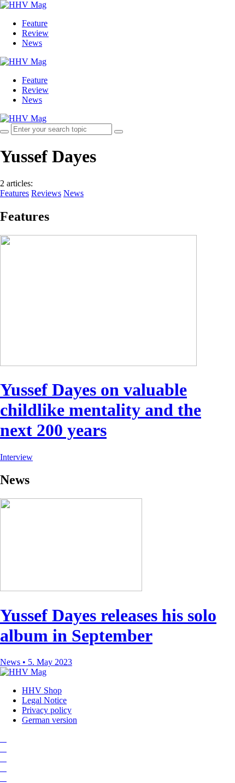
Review (35, 33)
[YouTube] (3, 758)
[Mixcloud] (3, 768)
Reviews (46, 193)
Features (14, 193)
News (32, 43)
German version (49, 720)
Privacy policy (47, 710)
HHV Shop (42, 690)
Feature (35, 23)
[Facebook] (3, 748)
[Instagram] (3, 738)
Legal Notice (44, 700)
